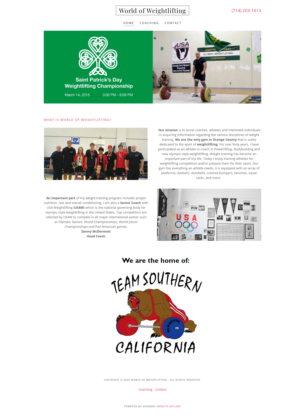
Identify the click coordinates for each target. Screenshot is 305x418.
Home (128, 23)
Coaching (149, 23)
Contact (173, 23)
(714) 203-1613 (246, 10)
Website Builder (169, 406)
